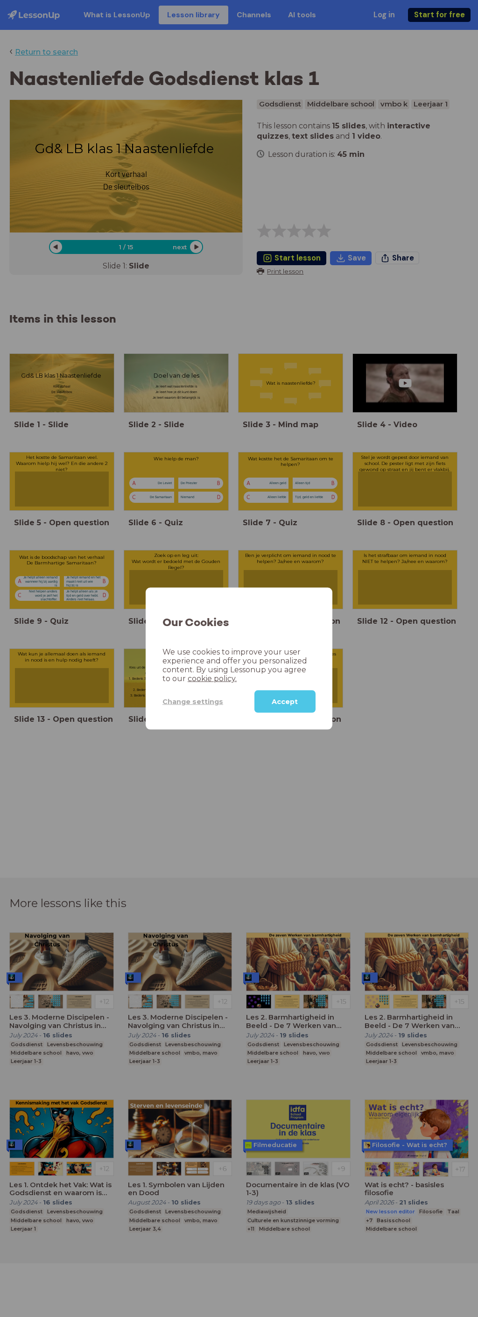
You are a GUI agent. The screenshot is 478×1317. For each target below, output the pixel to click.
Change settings (192, 701)
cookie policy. (212, 678)
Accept (285, 701)
